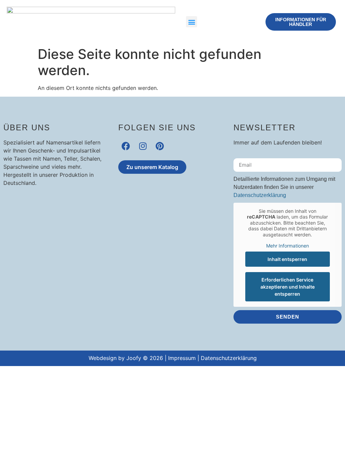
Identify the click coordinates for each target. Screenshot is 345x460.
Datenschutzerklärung (259, 195)
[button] (191, 21)
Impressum (182, 358)
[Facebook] (125, 146)
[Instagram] (142, 146)
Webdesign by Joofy (115, 358)
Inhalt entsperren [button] (287, 259)
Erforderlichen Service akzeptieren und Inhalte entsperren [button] (287, 287)
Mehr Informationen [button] (287, 246)
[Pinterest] (159, 146)
